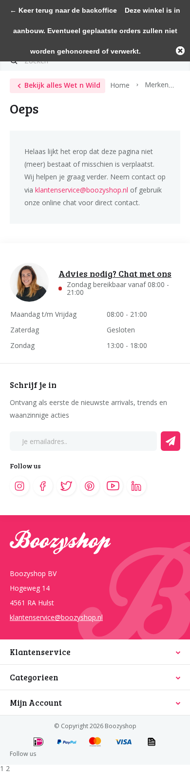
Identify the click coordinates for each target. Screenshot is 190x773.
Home (120, 84)
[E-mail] (170, 441)
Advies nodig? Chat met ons (114, 273)
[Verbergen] (180, 50)
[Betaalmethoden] (38, 742)
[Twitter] (66, 486)
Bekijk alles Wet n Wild (62, 85)
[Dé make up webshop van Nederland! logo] (95, 546)
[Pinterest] (89, 486)
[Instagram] (19, 486)
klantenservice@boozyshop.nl (81, 189)
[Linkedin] (136, 486)
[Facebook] (43, 486)
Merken (157, 84)
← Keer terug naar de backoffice (63, 10)
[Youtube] (113, 486)
